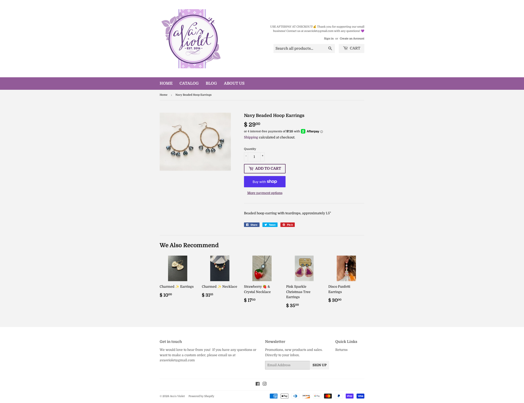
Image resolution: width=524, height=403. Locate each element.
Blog (211, 83)
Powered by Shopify (201, 396)
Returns (341, 350)
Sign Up (319, 365)
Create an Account (352, 38)
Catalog (189, 83)
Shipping (251, 137)
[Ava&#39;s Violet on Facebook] (257, 384)
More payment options (264, 193)
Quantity (250, 148)
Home (166, 83)
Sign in (329, 38)
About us (234, 83)
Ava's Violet (177, 396)
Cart (354, 48)
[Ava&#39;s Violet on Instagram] (265, 384)
